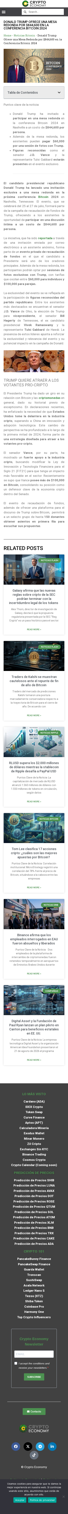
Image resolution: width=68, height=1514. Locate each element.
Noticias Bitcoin (24, 35)
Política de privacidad (42, 1500)
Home (7, 35)
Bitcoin (43, 197)
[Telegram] (40, 1446)
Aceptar (19, 1500)
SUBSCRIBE (34, 1377)
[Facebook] (15, 1446)
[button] (4, 12)
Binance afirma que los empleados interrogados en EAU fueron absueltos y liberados (34, 939)
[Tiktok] (34, 1455)
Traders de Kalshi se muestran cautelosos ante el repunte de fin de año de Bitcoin (34, 681)
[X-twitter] (28, 1446)
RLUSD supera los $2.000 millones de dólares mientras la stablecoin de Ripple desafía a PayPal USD (34, 767)
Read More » (34, 629)
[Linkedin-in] (52, 1446)
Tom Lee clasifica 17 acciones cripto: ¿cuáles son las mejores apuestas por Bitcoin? (34, 853)
